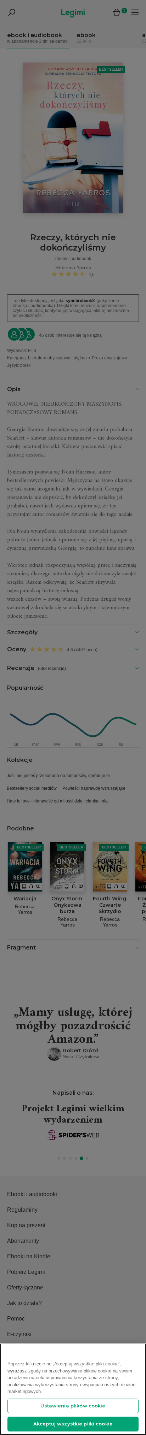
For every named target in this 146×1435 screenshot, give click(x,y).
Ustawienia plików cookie (72, 1405)
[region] (73, 1389)
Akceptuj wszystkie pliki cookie (73, 1424)
